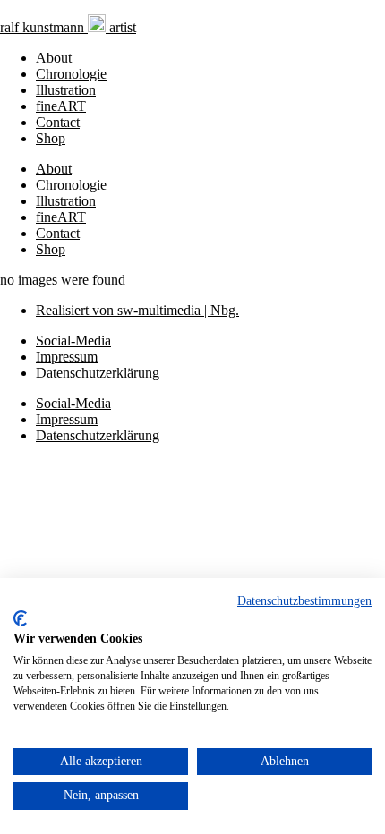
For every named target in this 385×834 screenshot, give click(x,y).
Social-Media (73, 340)
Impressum (67, 356)
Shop (50, 138)
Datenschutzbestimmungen (304, 601)
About (54, 57)
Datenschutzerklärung (97, 372)
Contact (58, 122)
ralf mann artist (68, 27)
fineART (61, 106)
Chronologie (71, 73)
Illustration (66, 90)
